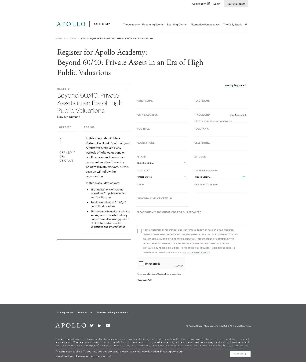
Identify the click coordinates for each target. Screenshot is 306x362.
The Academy (131, 24)
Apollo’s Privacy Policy (196, 252)
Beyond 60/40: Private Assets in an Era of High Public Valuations (90, 103)
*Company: (201, 128)
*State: (141, 156)
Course (71, 38)
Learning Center (177, 24)
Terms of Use (85, 312)
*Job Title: (143, 128)
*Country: (144, 170)
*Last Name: (202, 100)
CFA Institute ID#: (206, 184)
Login (216, 3)
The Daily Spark (232, 24)
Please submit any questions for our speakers (169, 212)
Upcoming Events (153, 24)
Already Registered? (235, 85)
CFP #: (140, 184)
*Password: (202, 114)
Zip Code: (200, 156)
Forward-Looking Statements (112, 312)
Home (58, 38)
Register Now (236, 3)
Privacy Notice (65, 312)
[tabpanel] (151, 190)
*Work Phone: (146, 142)
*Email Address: (148, 114)
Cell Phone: (202, 142)
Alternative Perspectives (205, 24)
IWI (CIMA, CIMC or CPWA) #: (154, 198)
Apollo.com (199, 3)
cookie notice (150, 351)
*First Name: (145, 100)
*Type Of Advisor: (206, 170)
